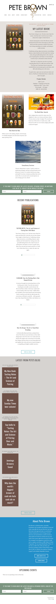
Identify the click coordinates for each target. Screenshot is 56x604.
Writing (10, 419)
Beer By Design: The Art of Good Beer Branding (28, 329)
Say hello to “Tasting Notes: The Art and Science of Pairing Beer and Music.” (10, 434)
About (13, 15)
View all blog (28, 512)
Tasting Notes (10, 366)
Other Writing (37, 15)
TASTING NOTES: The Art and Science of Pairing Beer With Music (28, 229)
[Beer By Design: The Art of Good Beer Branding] (28, 314)
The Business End (13, 452)
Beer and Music (15, 365)
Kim (53, 599)
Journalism (13, 392)
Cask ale (14, 451)
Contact (49, 15)
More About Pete (41, 555)
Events (44, 15)
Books (17, 15)
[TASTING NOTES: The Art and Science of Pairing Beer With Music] (28, 214)
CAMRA (9, 418)
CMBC (10, 478)
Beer (10, 365)
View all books (28, 352)
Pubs (17, 392)
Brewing (8, 392)
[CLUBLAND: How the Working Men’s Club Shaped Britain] (28, 264)
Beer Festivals (13, 417)
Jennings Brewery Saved (10, 464)
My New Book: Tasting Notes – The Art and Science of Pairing (10, 377)
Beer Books (7, 417)
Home (5, 15)
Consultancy (24, 15)
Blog (9, 15)
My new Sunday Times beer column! (10, 403)
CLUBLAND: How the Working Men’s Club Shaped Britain (28, 279)
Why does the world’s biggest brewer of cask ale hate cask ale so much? (10, 492)
